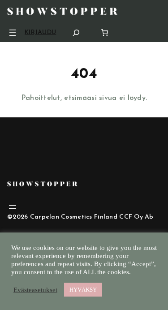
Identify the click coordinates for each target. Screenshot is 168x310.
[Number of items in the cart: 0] (104, 32)
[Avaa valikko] (12, 32)
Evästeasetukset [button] (35, 289)
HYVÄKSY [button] (83, 289)
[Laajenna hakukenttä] (76, 32)
